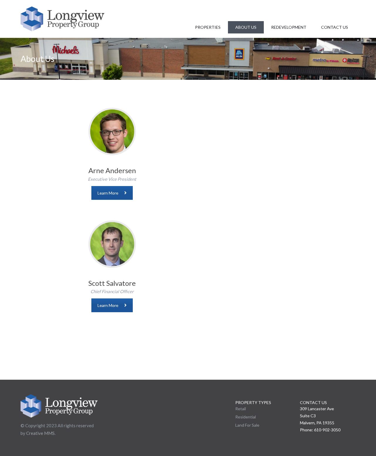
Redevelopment (288, 27)
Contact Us (334, 27)
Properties (208, 27)
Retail (240, 408)
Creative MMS (40, 433)
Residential (245, 416)
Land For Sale (247, 425)
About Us (245, 27)
